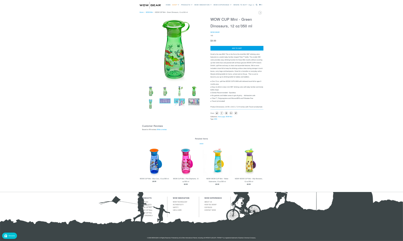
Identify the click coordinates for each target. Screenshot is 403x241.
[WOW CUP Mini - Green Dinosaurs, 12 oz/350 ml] (174, 49)
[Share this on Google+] (231, 113)
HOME (168, 5)
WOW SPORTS (146, 204)
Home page (221, 117)
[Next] (260, 12)
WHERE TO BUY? (240, 5)
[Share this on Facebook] (221, 113)
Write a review (162, 129)
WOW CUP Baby (146, 210)
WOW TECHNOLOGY (180, 202)
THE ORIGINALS (146, 215)
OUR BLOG (208, 207)
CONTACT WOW (210, 210)
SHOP (175, 5)
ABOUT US (208, 202)
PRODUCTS (186, 5)
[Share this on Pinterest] (226, 113)
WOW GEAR (215, 32)
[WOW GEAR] (150, 5)
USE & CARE (177, 210)
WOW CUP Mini (146, 207)
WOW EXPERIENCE (222, 5)
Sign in (251, 5)
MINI (215, 119)
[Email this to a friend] (235, 113)
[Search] (256, 5)
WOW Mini (229, 117)
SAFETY (176, 207)
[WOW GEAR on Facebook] (238, 203)
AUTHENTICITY (178, 204)
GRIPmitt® (144, 202)
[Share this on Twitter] (217, 113)
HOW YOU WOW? (210, 204)
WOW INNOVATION (202, 5)
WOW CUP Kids (146, 213)
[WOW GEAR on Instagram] (242, 203)
